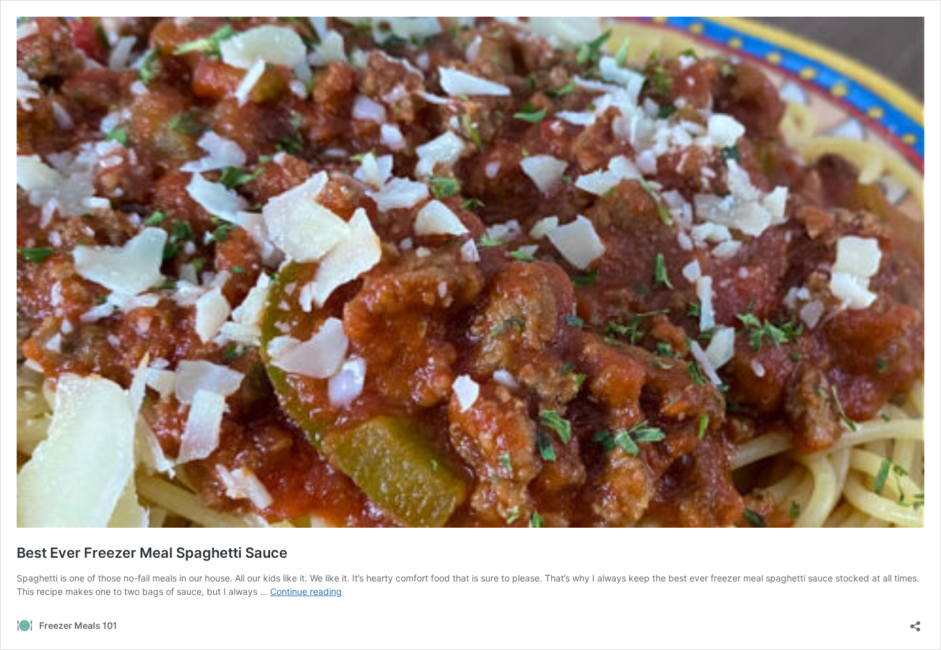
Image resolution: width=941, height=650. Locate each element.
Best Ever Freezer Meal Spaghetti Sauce (152, 552)
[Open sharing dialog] (915, 622)
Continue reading (306, 591)
